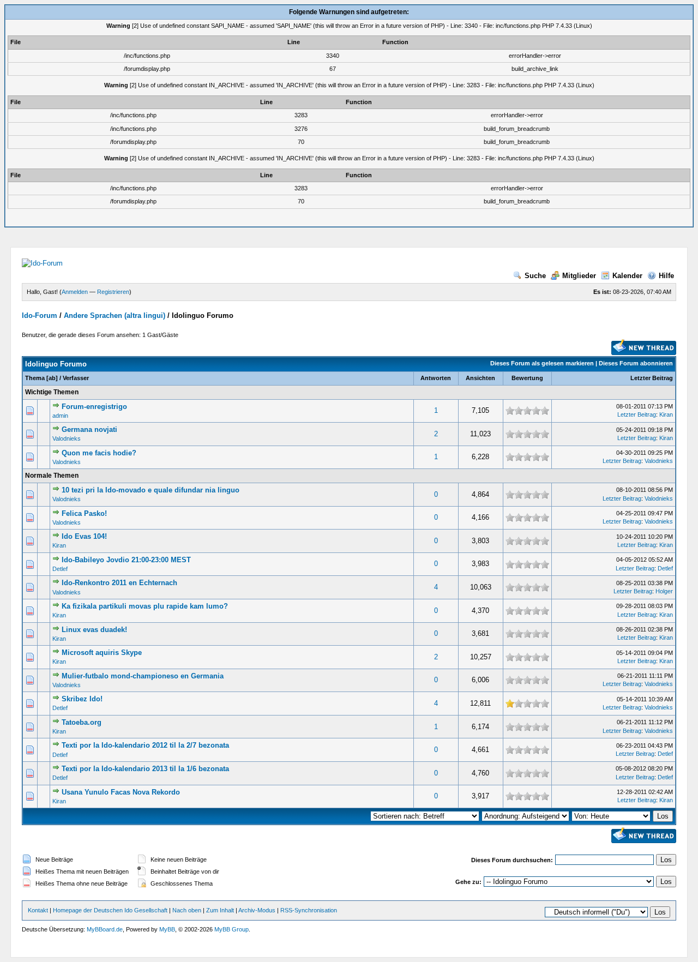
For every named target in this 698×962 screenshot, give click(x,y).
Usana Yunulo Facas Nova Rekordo (121, 792)
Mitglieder (579, 276)
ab (52, 378)
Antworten (435, 378)
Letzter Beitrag (651, 378)
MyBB (167, 929)
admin (60, 415)
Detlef (60, 569)
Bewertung (527, 378)
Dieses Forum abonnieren (636, 363)
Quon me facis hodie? (99, 453)
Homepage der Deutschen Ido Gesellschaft (110, 910)
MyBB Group (231, 929)
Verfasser (76, 378)
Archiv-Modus (256, 910)
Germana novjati (89, 429)
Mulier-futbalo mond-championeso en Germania (143, 676)
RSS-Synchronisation (308, 910)
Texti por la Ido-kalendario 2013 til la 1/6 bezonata (145, 769)
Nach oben (186, 910)
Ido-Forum (39, 315)
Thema (35, 378)
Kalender (627, 276)
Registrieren (113, 291)
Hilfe (666, 276)
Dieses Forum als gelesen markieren (542, 363)
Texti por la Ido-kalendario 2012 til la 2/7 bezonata (145, 745)
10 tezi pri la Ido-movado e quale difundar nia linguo (150, 490)
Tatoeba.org (81, 722)
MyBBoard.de (105, 929)
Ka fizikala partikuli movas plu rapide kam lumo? (145, 606)
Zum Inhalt (220, 910)
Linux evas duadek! (94, 630)
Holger (664, 591)
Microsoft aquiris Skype (102, 652)
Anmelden (75, 291)
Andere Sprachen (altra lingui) (114, 315)
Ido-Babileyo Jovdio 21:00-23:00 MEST (126, 560)
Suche (535, 276)
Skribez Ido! (82, 699)
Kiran (666, 414)
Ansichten (480, 378)
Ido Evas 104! (84, 536)
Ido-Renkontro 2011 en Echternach (119, 583)
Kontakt (38, 910)
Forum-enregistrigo (94, 406)
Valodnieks (66, 438)
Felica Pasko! (84, 513)
